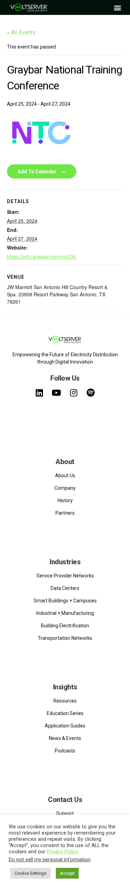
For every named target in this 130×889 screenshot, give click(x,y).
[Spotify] (90, 392)
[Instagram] (73, 392)
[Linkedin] (39, 392)
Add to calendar (37, 171)
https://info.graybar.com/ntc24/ (42, 257)
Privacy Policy (62, 851)
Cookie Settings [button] (30, 873)
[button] (117, 7)
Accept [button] (67, 873)
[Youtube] (56, 392)
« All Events (21, 32)
